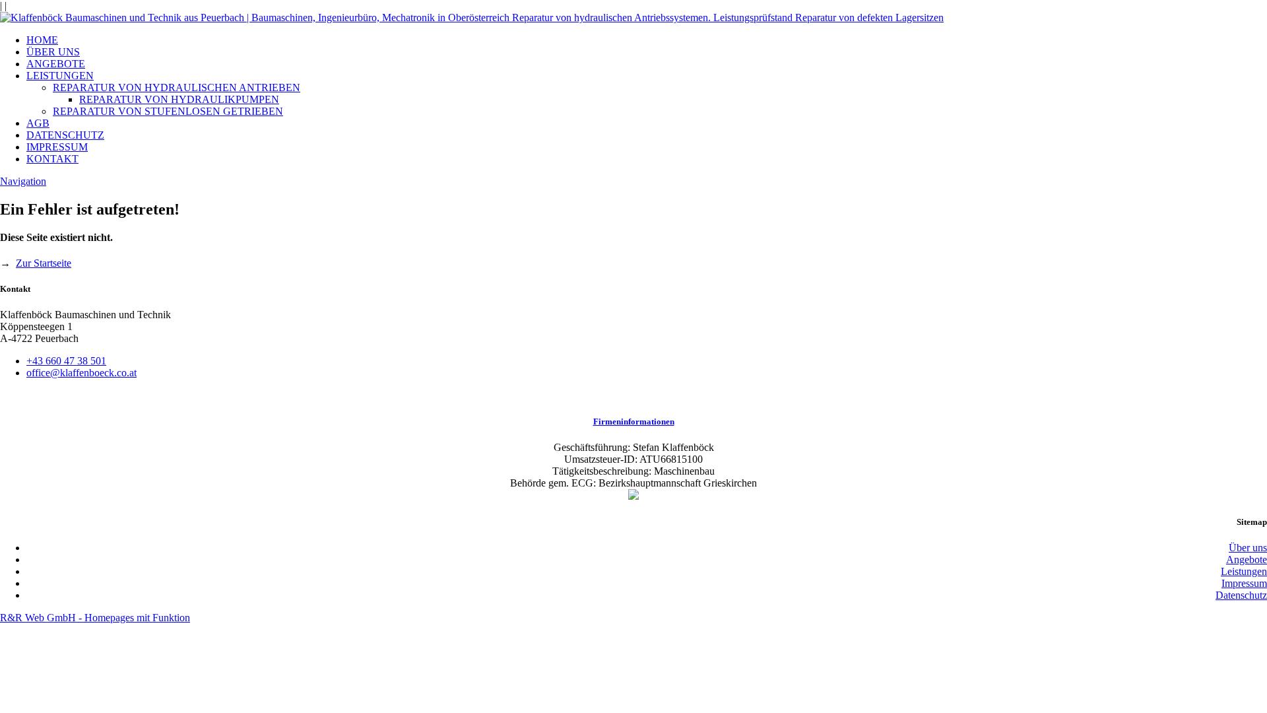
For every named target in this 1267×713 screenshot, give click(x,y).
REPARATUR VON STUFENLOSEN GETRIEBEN (168, 111)
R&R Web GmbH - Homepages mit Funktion (95, 617)
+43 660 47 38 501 (66, 360)
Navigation (23, 181)
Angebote (1246, 559)
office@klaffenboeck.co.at (81, 372)
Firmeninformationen (633, 421)
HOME (42, 40)
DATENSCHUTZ (65, 135)
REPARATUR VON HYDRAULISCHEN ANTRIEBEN (176, 87)
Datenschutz (1241, 595)
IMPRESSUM (57, 147)
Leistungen (1244, 571)
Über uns (1248, 547)
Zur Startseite (43, 263)
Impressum (1244, 583)
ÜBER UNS (53, 51)
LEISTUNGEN (60, 75)
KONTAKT (52, 158)
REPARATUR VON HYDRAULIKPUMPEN (179, 99)
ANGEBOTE (55, 63)
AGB (37, 123)
